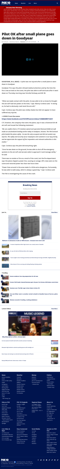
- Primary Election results (51, 379)
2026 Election (50, 377)
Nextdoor (34, 443)
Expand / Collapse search (57, 3)
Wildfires (19, 382)
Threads (34, 440)
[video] (30, 323)
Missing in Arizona (6, 418)
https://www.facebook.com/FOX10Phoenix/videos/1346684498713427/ (27, 119)
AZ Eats (18, 406)
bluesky (52, 460)
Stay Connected (22, 429)
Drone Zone (5, 412)
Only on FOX (6, 402)
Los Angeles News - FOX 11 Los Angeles (36, 405)
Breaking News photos (22, 439)
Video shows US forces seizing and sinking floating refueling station (26, 264)
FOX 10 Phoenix (5, 42)
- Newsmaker (50, 383)
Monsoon (19, 379)
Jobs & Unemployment (37, 380)
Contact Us (49, 408)
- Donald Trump (50, 387)
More (35, 3)
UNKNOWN (19, 422)
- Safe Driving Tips (6, 398)
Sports (3, 395)
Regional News (37, 402)
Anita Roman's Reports (14, 42)
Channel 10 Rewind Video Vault (6, 408)
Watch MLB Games (51, 437)
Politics (49, 375)
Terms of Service (31, 206)
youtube (46, 460)
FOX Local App (5, 438)
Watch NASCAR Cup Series (51, 440)
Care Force (4, 406)
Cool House (4, 411)
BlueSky (33, 441)
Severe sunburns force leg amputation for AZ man (24, 276)
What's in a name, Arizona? (21, 424)
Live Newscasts (5, 433)
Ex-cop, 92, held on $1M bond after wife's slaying (21, 251)
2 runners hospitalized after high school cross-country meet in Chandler (27, 244)
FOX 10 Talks (20, 411)
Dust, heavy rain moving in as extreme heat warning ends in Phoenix (18, 354)
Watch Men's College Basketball (52, 445)
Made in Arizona (5, 416)
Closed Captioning (51, 406)
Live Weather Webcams (7, 434)
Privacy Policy (31, 205)
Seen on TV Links (6, 393)
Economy (34, 379)
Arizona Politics (50, 382)
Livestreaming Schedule (7, 436)
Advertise (49, 404)
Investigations (5, 414)
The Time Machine (21, 420)
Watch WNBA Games (52, 450)
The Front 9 (19, 413)
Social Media (36, 429)
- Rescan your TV (51, 418)
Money (34, 375)
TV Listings (49, 416)
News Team (50, 415)
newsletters (57, 460)
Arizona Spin (5, 404)
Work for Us (49, 420)
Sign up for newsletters (22, 434)
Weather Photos (21, 389)
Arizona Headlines (6, 377)
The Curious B (20, 409)
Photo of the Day (21, 441)
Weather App (20, 387)
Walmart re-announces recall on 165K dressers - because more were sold (23, 240)
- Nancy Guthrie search (7, 420)
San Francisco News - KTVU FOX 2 (37, 408)
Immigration (5, 384)
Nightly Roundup (6, 389)
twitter (41, 460)
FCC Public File (50, 413)
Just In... (4, 212)
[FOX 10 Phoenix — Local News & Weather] (6, 3)
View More (54, 212)
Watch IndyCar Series (52, 442)
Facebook (34, 436)
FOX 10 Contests (21, 431)
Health (3, 382)
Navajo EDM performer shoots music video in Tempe (14, 360)
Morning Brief (5, 387)
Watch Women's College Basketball (51, 448)
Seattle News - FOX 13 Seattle (37, 411)
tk (49, 460)
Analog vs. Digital (21, 404)
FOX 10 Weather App (7, 440)
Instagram (34, 434)
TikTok (33, 433)
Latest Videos (6, 309)
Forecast (19, 377)
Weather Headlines (21, 380)
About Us (50, 402)
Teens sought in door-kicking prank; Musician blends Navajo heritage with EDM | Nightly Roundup (33, 257)
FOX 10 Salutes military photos (22, 437)
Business (34, 377)
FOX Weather (20, 393)
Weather (19, 375)
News (3, 375)
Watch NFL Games (51, 433)
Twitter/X (34, 438)
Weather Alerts (20, 386)
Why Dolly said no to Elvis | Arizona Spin (13, 337)
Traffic (3, 396)
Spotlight (4, 423)
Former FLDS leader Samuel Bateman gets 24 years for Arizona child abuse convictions (34, 282)
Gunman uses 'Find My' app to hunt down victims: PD (25, 288)
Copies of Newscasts (52, 409)
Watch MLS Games (51, 452)
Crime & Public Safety (7, 380)
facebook (38, 460)
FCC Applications (51, 411)
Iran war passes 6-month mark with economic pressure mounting (17, 340)
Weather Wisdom (21, 391)
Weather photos (20, 443)
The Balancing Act (21, 408)
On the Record (20, 418)
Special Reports (5, 421)
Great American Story (22, 415)
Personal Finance (36, 382)
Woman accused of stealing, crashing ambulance (23, 300)
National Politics (50, 385)
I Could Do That (20, 416)
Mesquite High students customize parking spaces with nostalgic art (18, 347)
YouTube (34, 431)
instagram (44, 460)
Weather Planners (21, 384)
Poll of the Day (5, 391)
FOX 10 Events (20, 433)
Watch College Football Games (52, 435)
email (55, 460)
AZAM (3, 379)
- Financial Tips (35, 384)
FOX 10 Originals (22, 402)
